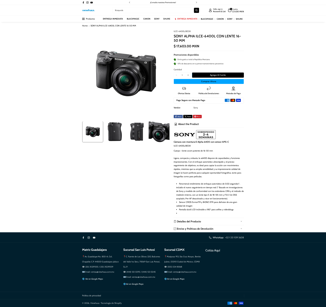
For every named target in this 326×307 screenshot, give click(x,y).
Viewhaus (95, 303)
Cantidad (178, 69)
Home (85, 25)
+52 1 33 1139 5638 (234, 237)
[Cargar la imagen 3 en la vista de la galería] (136, 131)
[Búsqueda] (196, 10)
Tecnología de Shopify (111, 303)
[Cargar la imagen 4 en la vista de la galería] (159, 131)
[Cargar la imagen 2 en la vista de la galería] (114, 131)
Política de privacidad (91, 295)
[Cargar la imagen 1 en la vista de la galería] (92, 131)
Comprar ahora (208, 81)
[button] (236, 10)
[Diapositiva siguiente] (196, 2)
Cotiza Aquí (212, 250)
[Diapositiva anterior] (129, 2)
